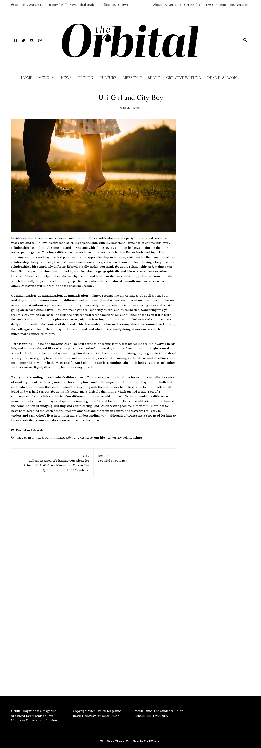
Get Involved (193, 5)
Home (26, 77)
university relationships (124, 437)
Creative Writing (183, 77)
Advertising (173, 5)
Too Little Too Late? (112, 458)
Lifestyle (132, 77)
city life (37, 437)
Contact (221, 5)
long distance (82, 437)
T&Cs (209, 5)
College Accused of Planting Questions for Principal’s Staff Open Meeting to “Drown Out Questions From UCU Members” (56, 463)
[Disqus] (93, 538)
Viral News (133, 741)
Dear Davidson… (223, 77)
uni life (99, 437)
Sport (154, 77)
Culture (107, 77)
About (157, 5)
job (68, 437)
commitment (54, 437)
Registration (239, 5)
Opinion (85, 77)
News (66, 77)
